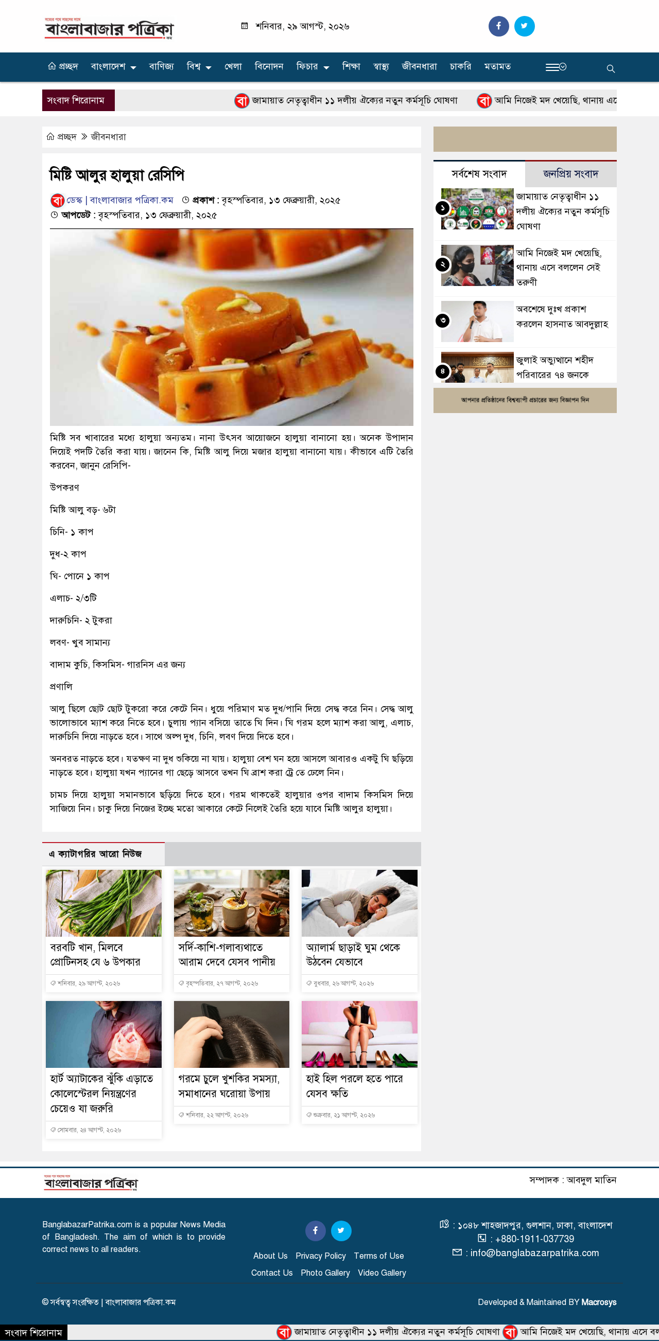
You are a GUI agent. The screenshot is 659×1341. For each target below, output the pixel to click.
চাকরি (461, 66)
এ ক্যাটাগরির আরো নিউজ (95, 854)
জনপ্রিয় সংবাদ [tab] (571, 174)
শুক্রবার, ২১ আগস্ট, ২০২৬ (343, 1115)
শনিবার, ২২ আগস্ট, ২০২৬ (216, 1115)
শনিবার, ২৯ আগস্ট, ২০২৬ (88, 983)
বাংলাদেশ (108, 66)
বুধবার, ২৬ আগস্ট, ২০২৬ (343, 983)
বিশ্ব (193, 66)
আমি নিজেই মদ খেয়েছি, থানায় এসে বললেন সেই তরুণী (556, 100)
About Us (270, 1256)
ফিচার (307, 66)
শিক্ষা (351, 66)
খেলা (233, 66)
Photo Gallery (325, 1273)
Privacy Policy (321, 1256)
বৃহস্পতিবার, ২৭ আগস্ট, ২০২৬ (221, 983)
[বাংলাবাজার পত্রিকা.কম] (109, 28)
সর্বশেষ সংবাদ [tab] (479, 174)
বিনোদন (269, 66)
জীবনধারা (419, 66)
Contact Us (272, 1273)
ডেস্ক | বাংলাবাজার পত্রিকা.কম (120, 200)
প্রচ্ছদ (67, 66)
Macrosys (599, 1302)
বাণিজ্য (161, 66)
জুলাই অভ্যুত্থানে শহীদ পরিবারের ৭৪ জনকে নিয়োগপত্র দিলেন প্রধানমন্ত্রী (564, 375)
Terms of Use (379, 1256)
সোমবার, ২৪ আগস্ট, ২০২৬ (88, 1130)
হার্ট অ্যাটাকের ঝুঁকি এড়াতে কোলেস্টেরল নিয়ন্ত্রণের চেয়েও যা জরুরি (101, 1093)
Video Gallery (382, 1273)
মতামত (497, 66)
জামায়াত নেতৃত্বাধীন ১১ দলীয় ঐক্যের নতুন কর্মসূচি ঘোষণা (319, 100)
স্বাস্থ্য (381, 66)
